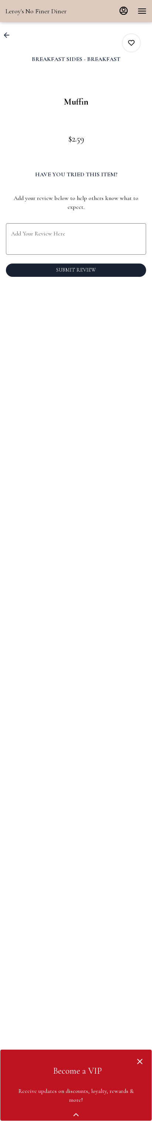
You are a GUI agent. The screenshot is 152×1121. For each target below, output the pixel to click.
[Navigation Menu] (142, 11)
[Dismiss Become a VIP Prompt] (140, 1061)
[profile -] (123, 10)
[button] (9, 35)
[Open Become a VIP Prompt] (76, 1114)
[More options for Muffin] (131, 43)
